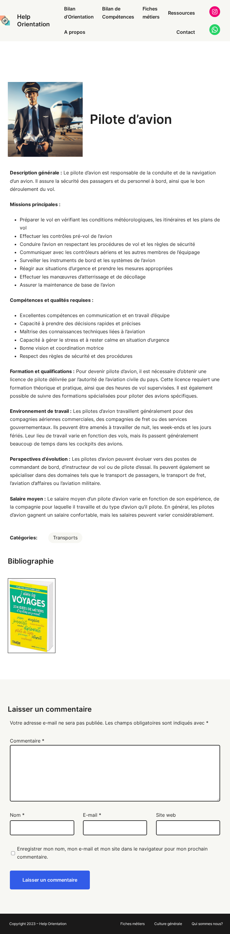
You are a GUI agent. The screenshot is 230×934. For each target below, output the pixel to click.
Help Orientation (33, 20)
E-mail (92, 815)
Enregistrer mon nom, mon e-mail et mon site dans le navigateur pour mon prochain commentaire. (112, 853)
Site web (166, 815)
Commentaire (27, 741)
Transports (65, 538)
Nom (17, 815)
